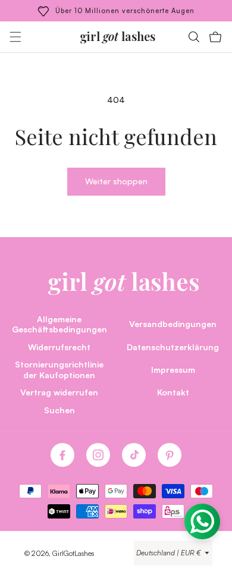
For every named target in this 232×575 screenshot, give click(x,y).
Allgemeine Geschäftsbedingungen (59, 324)
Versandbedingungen (173, 323)
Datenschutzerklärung (173, 346)
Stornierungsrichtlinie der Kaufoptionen (59, 369)
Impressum (173, 369)
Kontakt (173, 392)
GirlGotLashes (73, 553)
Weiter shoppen (116, 180)
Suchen (59, 409)
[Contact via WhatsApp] (202, 521)
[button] (15, 37)
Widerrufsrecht (59, 346)
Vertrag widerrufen (59, 392)
